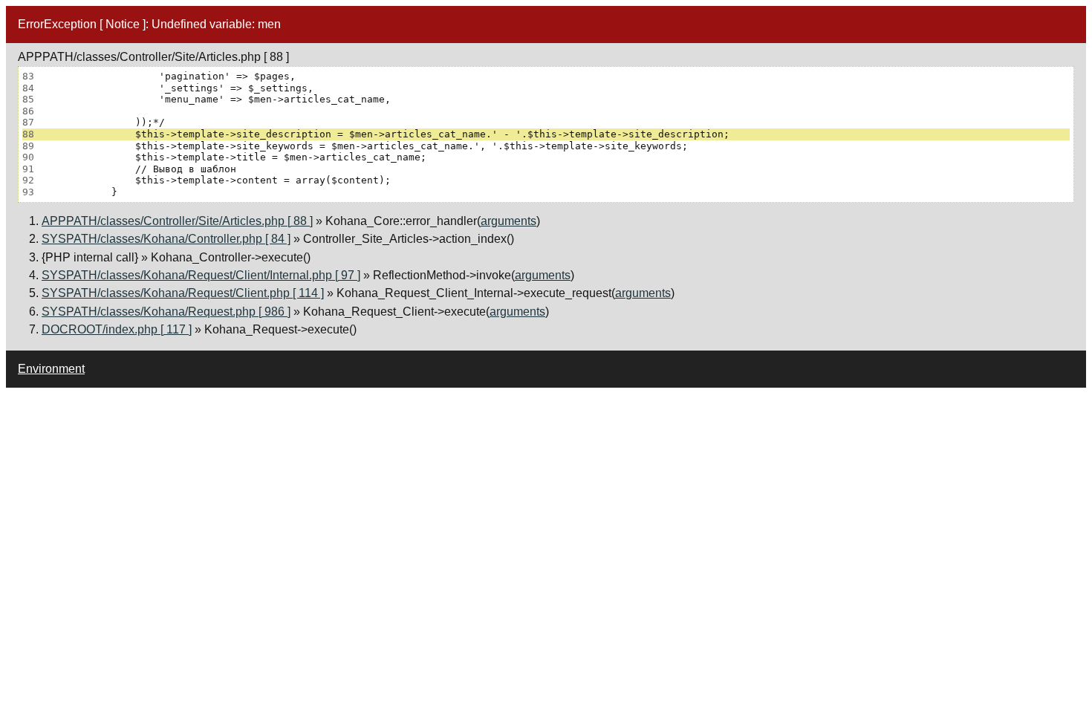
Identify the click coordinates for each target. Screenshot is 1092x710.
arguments (508, 221)
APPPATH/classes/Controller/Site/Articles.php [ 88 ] (177, 221)
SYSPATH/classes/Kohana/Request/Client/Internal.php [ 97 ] (201, 275)
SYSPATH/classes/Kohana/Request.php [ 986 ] (166, 311)
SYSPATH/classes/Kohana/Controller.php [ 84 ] (166, 238)
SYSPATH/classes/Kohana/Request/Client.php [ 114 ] (183, 293)
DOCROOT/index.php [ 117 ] (117, 329)
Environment (51, 368)
